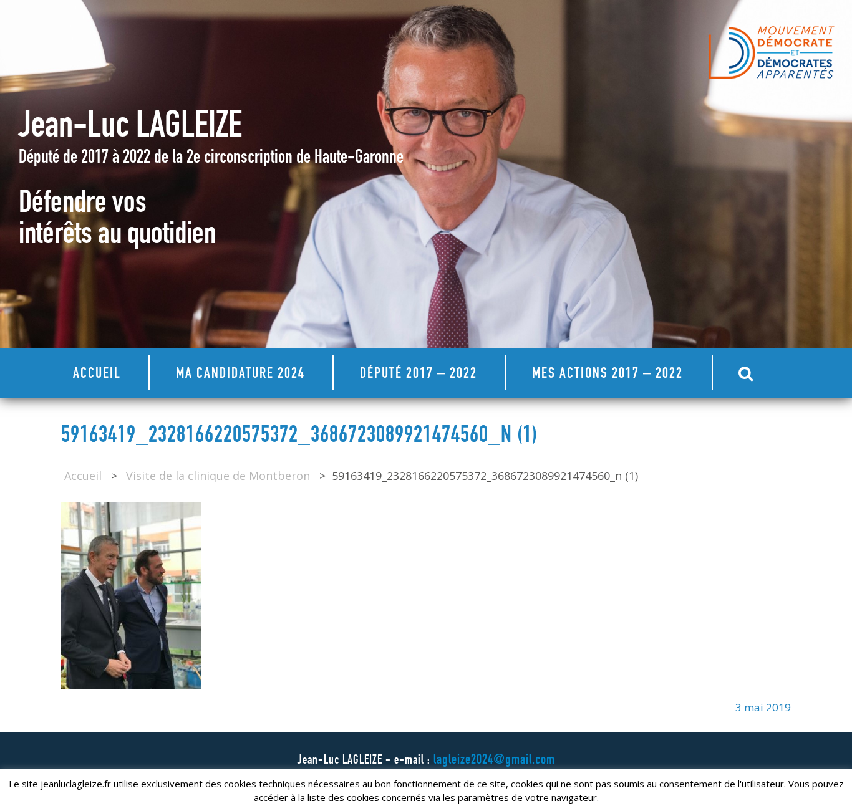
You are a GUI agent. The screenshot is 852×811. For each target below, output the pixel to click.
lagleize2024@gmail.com (494, 760)
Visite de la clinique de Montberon (218, 475)
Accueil (97, 374)
